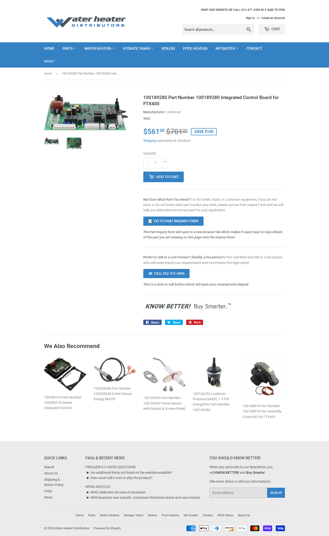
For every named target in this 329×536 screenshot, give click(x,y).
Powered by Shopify (107, 528)
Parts (67, 48)
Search (49, 467)
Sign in (250, 18)
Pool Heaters (195, 48)
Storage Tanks (137, 48)
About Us (51, 473)
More (48, 61)
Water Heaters (98, 48)
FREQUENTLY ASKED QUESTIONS (111, 467)
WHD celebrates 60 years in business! (118, 492)
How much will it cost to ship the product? (121, 478)
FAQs (48, 491)
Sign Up (276, 493)
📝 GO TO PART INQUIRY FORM (173, 221)
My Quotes (226, 48)
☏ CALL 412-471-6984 (166, 273)
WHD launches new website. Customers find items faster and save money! (145, 497)
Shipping (149, 141)
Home (49, 48)
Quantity (149, 153)
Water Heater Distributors (72, 528)
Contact (254, 48)
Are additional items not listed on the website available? (131, 472)
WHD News (225, 515)
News (48, 497)
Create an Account (273, 18)
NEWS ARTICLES (98, 487)
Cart (275, 29)
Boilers (168, 48)
